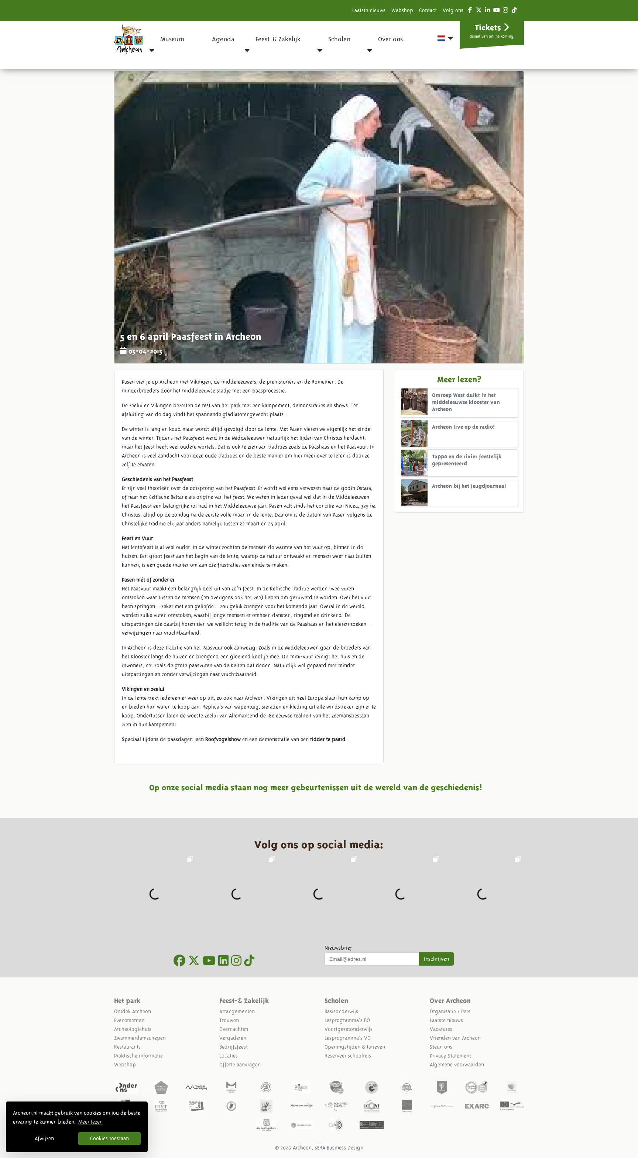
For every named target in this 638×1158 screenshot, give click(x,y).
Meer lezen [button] (90, 1122)
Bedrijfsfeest (233, 1047)
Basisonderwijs (341, 1011)
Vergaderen (232, 1038)
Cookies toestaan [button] (109, 1138)
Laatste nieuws (368, 10)
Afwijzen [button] (44, 1138)
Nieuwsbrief (338, 948)
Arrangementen (237, 1011)
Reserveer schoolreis (348, 1056)
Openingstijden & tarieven (355, 1047)
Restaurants (127, 1047)
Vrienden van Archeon (455, 1038)
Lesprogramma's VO (348, 1038)
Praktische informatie (138, 1056)
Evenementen (129, 1020)
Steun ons (441, 1047)
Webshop (402, 10)
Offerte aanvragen (240, 1065)
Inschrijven (436, 959)
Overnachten (233, 1029)
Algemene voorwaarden (457, 1065)
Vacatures (441, 1029)
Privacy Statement (450, 1056)
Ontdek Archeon (132, 1011)
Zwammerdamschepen (140, 1038)
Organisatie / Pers (450, 1011)
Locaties (228, 1056)
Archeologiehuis (132, 1029)
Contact (428, 10)
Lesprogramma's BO (347, 1020)
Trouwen (229, 1020)
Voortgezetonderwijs (349, 1029)
